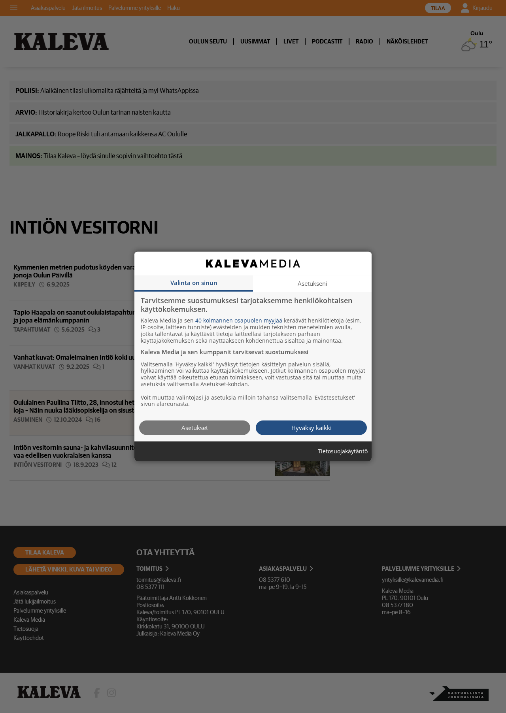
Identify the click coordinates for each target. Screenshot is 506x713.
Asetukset (194, 428)
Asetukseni (312, 283)
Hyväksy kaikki (311, 428)
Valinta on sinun (193, 283)
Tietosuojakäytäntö (343, 451)
